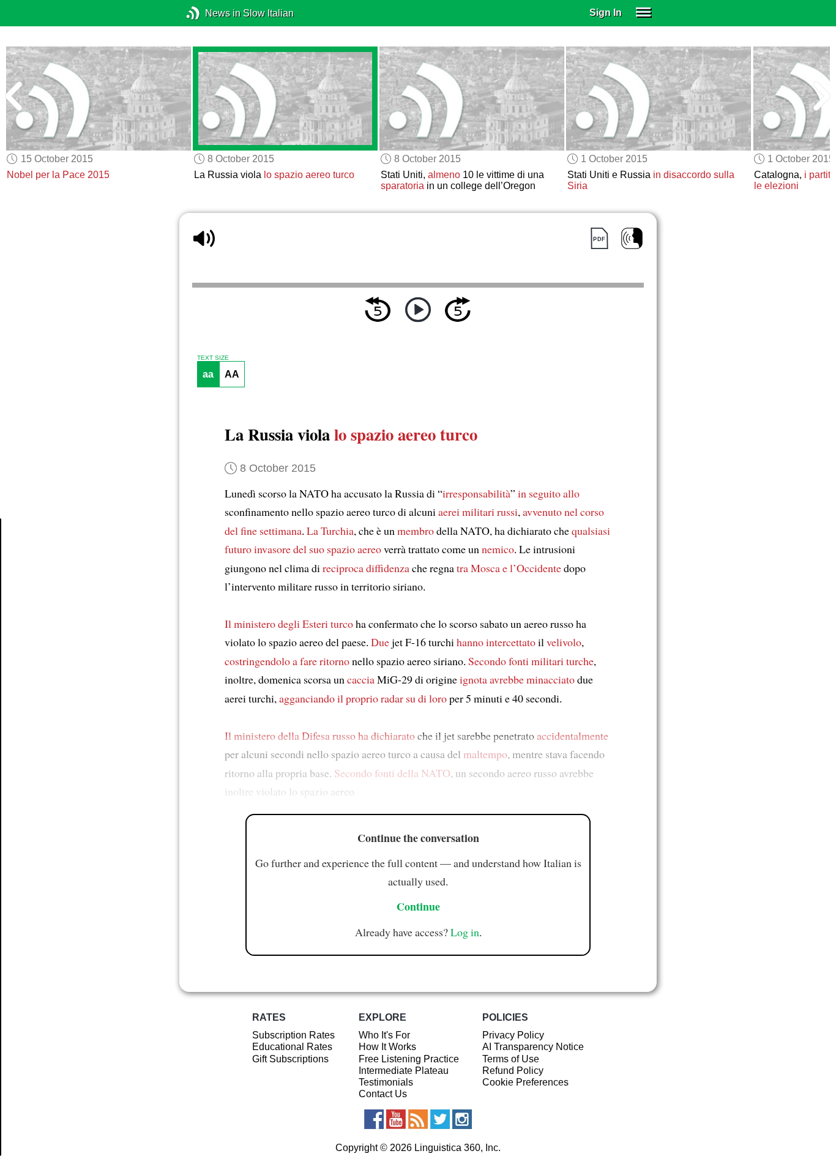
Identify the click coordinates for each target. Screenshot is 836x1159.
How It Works (387, 1047)
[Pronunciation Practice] (632, 238)
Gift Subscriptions (290, 1059)
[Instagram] (462, 1119)
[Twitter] (440, 1119)
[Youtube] (396, 1119)
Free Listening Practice (409, 1059)
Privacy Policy (513, 1035)
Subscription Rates (293, 1035)
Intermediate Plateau (404, 1070)
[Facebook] (374, 1119)
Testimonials (386, 1082)
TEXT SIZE (213, 358)
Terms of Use (510, 1059)
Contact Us (383, 1094)
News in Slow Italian (211, 13)
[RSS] (418, 1119)
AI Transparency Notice (533, 1047)
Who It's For (384, 1035)
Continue (418, 906)
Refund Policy (512, 1070)
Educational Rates (292, 1047)
